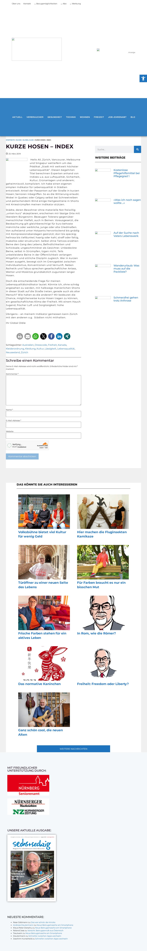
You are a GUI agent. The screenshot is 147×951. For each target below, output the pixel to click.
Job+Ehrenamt (117, 117)
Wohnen (85, 117)
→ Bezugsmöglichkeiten (45, 3)
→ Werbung (75, 3)
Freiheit (52, 345)
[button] (20, 336)
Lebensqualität (66, 348)
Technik (71, 117)
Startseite (10, 140)
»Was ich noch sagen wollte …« (127, 201)
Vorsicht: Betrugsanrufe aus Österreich (45, 930)
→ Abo (63, 3)
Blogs (18, 140)
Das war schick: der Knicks (43, 922)
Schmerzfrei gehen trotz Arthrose (126, 299)
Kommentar (12, 374)
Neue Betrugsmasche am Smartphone (55, 925)
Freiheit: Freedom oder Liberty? (103, 684)
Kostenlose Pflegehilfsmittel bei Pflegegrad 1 (127, 173)
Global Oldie (28, 140)
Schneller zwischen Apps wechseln (45, 936)
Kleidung (30, 348)
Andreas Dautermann (23, 925)
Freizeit (99, 117)
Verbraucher (35, 117)
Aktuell (17, 117)
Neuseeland (13, 352)
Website (9, 431)
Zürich (24, 352)
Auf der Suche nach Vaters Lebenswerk (126, 234)
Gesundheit (55, 117)
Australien (28, 345)
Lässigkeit (50, 348)
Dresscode (41, 345)
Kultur (40, 348)
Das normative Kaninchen (39, 684)
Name (9, 410)
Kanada (62, 345)
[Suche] (137, 149)
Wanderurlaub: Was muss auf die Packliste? (126, 268)
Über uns (16, 3)
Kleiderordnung (15, 348)
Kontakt (27, 3)
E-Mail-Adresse (13, 420)
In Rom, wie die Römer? (96, 633)
